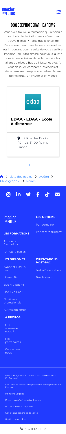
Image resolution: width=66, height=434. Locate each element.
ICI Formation (12, 378)
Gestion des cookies (15, 419)
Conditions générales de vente (21, 412)
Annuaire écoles (14, 251)
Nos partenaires (13, 340)
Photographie (10, 181)
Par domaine (45, 224)
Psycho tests (44, 277)
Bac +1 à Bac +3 (14, 284)
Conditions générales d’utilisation (23, 400)
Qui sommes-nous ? (11, 328)
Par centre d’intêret (49, 232)
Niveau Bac (11, 277)
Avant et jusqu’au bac (15, 268)
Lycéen (44, 176)
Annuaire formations (11, 242)
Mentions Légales (14, 393)
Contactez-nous (12, 351)
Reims (31, 181)
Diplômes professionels (12, 300)
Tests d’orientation (48, 270)
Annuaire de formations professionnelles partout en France (33, 386)
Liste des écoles (21, 176)
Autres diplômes (15, 309)
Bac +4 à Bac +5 (14, 292)
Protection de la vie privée (19, 406)
